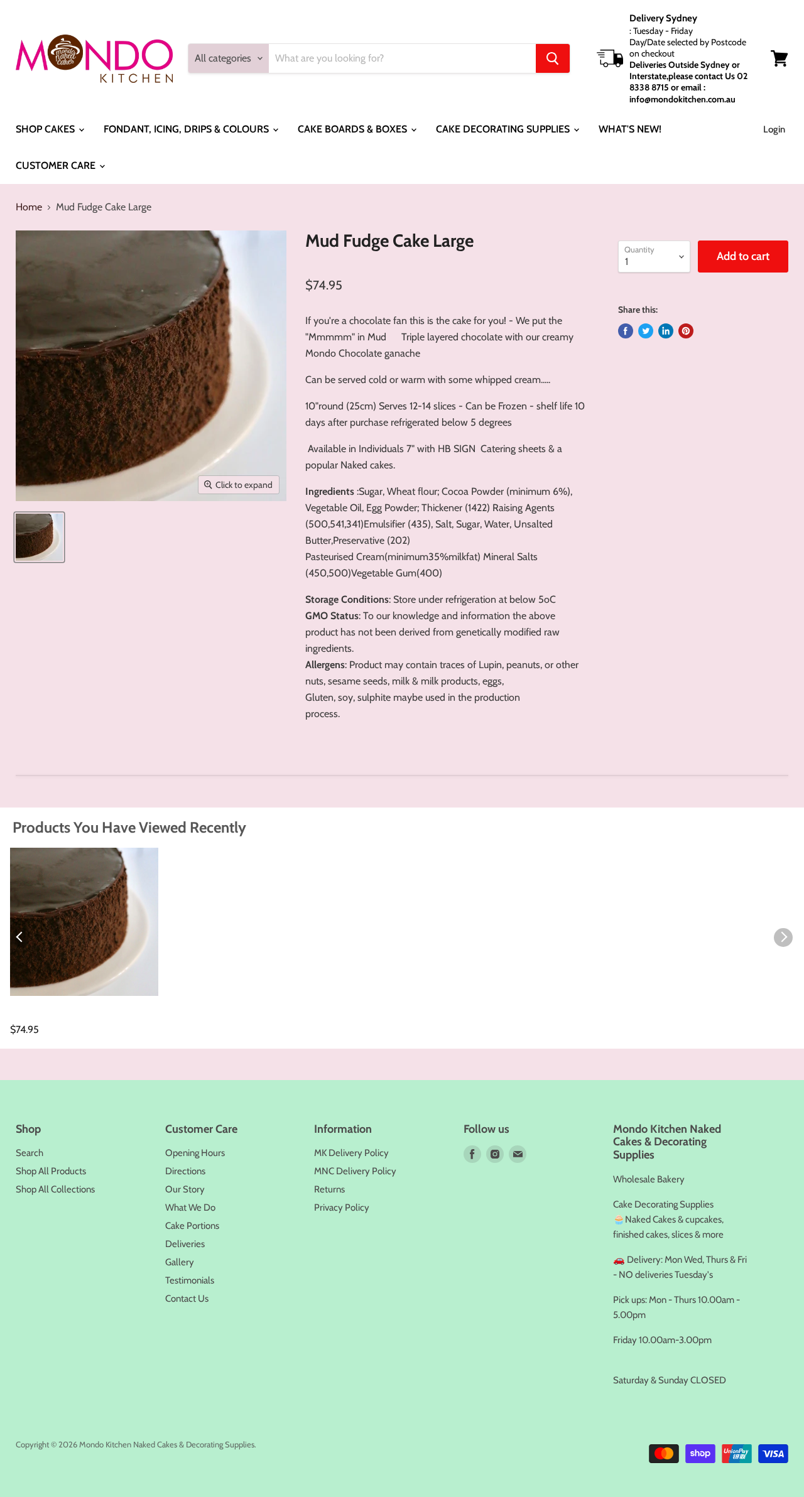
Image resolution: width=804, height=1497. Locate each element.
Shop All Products (51, 1171)
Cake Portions (192, 1225)
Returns (329, 1189)
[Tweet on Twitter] (645, 330)
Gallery (179, 1262)
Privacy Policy (341, 1207)
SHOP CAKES (46, 129)
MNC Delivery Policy (355, 1171)
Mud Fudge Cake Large (64, 1016)
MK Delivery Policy (351, 1153)
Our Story (185, 1189)
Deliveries (185, 1244)
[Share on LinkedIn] (665, 330)
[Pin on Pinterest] (685, 330)
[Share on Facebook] (625, 330)
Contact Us (187, 1298)
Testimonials (189, 1280)
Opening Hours (195, 1153)
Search (29, 1153)
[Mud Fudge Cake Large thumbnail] (39, 537)
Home (29, 207)
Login (774, 129)
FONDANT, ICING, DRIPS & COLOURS (187, 129)
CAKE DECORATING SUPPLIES (504, 129)
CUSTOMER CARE (57, 165)
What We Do (190, 1207)
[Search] (553, 58)
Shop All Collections (55, 1189)
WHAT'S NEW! (630, 129)
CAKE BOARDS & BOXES (354, 129)
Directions (185, 1171)
